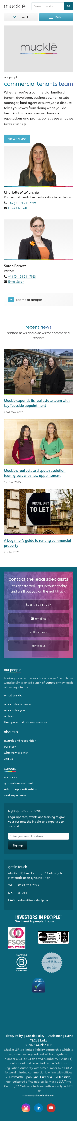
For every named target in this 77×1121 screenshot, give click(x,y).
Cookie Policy (35, 1036)
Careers (10, 768)
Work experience (15, 795)
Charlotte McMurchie (21, 192)
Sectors (8, 716)
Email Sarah (16, 281)
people (50, 682)
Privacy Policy (13, 1036)
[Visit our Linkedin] (38, 1107)
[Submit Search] (68, 6)
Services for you (14, 710)
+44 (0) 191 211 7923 (22, 276)
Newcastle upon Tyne (24, 1077)
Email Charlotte (18, 208)
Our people (11, 77)
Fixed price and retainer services (25, 722)
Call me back (38, 632)
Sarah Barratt (15, 265)
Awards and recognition (20, 740)
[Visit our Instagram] (25, 1107)
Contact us (38, 645)
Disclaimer (54, 1036)
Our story (10, 746)
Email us (40, 618)
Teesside (64, 1077)
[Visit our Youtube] (51, 1107)
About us (11, 731)
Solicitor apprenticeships (20, 789)
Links (43, 1040)
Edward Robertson (44, 1095)
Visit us (8, 758)
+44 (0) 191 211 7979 (22, 203)
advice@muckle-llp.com (34, 900)
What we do (13, 695)
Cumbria (46, 1077)
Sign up (18, 845)
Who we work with (16, 752)
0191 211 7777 (40, 605)
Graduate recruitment (18, 783)
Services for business (17, 704)
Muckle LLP (44, 1045)
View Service (17, 139)
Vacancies (10, 777)
